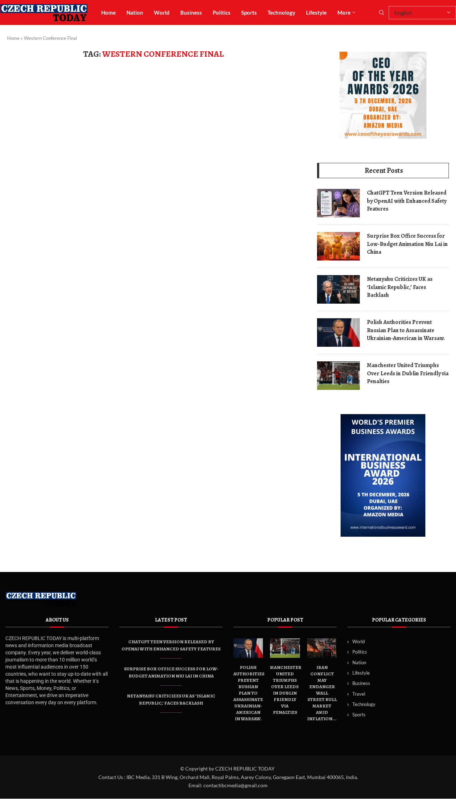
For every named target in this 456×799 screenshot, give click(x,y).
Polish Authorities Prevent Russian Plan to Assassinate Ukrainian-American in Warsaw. (406, 330)
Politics (221, 12)
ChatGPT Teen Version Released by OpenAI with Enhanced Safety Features (406, 201)
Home (108, 12)
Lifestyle (316, 12)
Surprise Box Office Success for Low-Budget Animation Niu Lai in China (407, 244)
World (162, 12)
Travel (358, 694)
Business (191, 12)
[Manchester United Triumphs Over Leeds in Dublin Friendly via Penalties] (338, 375)
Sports (249, 12)
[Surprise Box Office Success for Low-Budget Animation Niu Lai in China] (338, 246)
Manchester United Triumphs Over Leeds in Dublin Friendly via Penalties (408, 373)
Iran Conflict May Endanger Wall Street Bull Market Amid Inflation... (322, 692)
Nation (134, 12)
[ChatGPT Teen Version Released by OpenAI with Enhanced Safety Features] (338, 203)
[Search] (381, 13)
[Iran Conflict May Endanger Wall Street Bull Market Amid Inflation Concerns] (322, 648)
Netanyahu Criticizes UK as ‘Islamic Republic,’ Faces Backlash (399, 287)
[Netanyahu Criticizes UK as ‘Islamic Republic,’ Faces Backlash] (338, 289)
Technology (281, 12)
